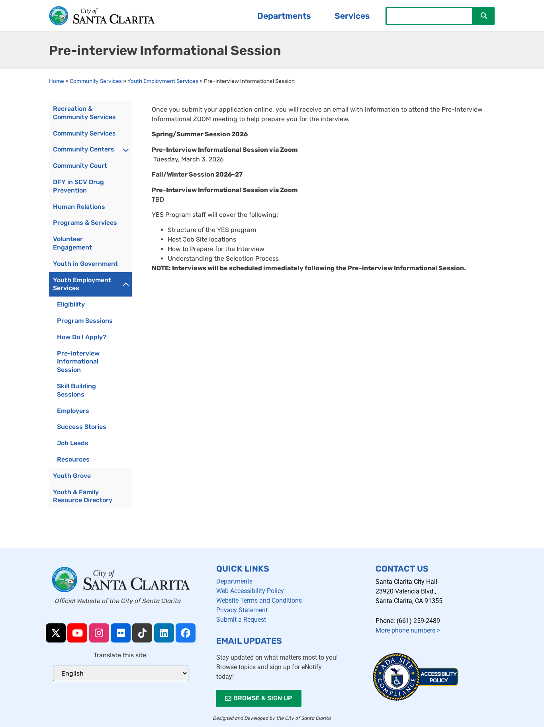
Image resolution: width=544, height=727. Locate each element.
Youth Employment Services (162, 81)
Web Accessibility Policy (250, 591)
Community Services (96, 81)
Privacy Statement (242, 610)
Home (56, 81)
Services (352, 16)
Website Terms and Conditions (259, 600)
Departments (284, 16)
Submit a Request (241, 619)
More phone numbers (408, 630)
